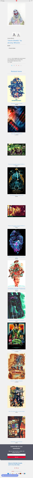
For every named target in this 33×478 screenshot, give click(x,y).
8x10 (8, 52)
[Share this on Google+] (19, 65)
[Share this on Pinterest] (16, 65)
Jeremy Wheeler (10, 38)
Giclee (11, 62)
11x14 (11, 52)
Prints (19, 60)
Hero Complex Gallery (17, 471)
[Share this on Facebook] (14, 65)
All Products (12, 59)
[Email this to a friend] (21, 65)
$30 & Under (20, 58)
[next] (25, 16)
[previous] (8, 16)
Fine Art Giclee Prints (18, 59)
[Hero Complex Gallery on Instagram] (18, 468)
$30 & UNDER (14, 58)
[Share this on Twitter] (12, 65)
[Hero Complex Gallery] (16, 1)
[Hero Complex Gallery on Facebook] (15, 468)
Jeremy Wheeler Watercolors (12, 60)
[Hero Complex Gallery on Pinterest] (16, 468)
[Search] (29, 1)
